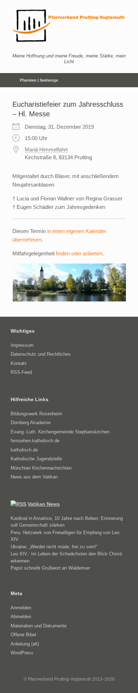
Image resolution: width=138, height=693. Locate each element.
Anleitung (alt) (25, 644)
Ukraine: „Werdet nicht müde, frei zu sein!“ (54, 546)
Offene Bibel (23, 634)
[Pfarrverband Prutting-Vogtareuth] (69, 26)
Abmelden (21, 616)
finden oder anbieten (79, 253)
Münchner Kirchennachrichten (41, 468)
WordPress (22, 652)
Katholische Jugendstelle (36, 458)
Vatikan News (44, 504)
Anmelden (21, 607)
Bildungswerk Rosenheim (36, 413)
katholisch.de (24, 450)
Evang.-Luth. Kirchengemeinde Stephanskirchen (60, 431)
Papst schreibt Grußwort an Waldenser (50, 568)
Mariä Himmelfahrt (46, 149)
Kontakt (19, 363)
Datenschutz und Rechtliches (41, 354)
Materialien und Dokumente (39, 625)
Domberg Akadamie (31, 422)
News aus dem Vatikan (34, 476)
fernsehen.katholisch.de (35, 440)
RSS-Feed (21, 372)
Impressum (22, 345)
